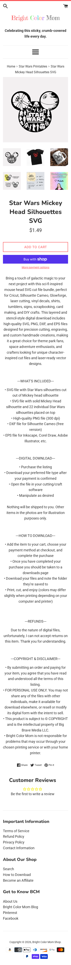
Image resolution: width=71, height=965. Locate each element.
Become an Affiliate (18, 880)
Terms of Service (16, 831)
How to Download (17, 875)
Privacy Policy (13, 842)
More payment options (35, 267)
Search (8, 869)
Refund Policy (13, 836)
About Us (10, 901)
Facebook (10, 918)
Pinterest (10, 913)
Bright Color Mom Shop (46, 942)
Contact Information (19, 848)
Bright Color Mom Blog (20, 907)
